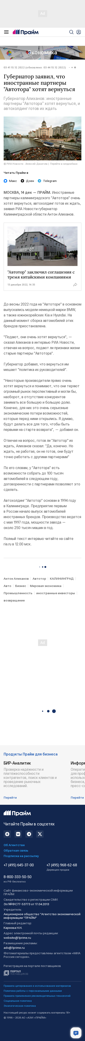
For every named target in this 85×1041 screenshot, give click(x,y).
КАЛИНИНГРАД (62, 578)
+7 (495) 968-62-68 (61, 867)
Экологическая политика (20, 1005)
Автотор (39, 578)
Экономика (42, 52)
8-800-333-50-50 (18, 879)
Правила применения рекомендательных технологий (37, 995)
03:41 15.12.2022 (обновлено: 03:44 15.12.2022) (35, 67)
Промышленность (18, 593)
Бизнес (20, 586)
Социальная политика (18, 1000)
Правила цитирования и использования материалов (37, 985)
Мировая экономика (45, 586)
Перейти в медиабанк (64, 163)
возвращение (14, 600)
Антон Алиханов (16, 578)
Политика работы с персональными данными (33, 990)
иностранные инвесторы (55, 593)
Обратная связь (16, 850)
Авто (7, 586)
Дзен (30, 181)
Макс (13, 181)
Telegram (50, 181)
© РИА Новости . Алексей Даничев (26, 163)
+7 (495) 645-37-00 (19, 865)
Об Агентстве (14, 845)
